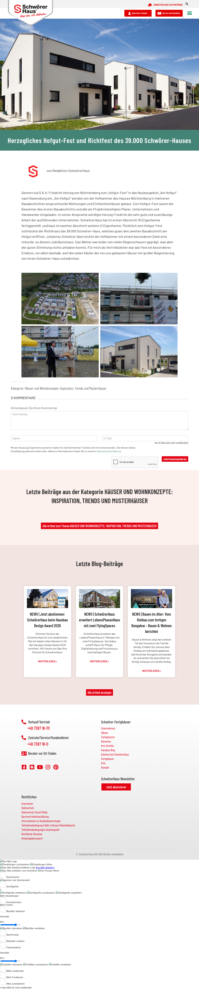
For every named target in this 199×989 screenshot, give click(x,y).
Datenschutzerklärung (109, 451)
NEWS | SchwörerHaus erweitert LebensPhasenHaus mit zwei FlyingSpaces (99, 620)
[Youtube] (40, 767)
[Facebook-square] (24, 767)
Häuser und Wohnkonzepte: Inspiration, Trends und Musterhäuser (65, 388)
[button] (187, 4)
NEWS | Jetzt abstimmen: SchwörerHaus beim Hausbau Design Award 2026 (47, 620)
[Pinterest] (55, 767)
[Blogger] (32, 767)
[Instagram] (48, 767)
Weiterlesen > (47, 661)
